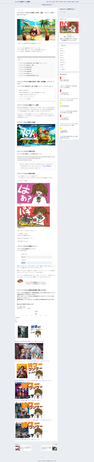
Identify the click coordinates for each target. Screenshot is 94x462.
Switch (53, 1)
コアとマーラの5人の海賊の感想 (25, 71)
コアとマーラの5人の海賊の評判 (25, 69)
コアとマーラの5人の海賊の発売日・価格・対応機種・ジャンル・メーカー (33, 63)
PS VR (62, 53)
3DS (65, 1)
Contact (77, 1)
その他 (62, 64)
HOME (47, 457)
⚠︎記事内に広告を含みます (47, 4)
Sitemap (72, 1)
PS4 (50, 1)
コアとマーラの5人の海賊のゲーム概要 (26, 65)
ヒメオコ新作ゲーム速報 (22, 1)
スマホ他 (68, 1)
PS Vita (57, 1)
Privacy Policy (44, 459)
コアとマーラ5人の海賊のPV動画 (25, 67)
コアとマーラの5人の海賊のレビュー (26, 73)
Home (40, 459)
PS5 (47, 1)
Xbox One (61, 1)
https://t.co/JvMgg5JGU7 (47, 166)
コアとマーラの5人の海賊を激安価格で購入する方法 (29, 75)
